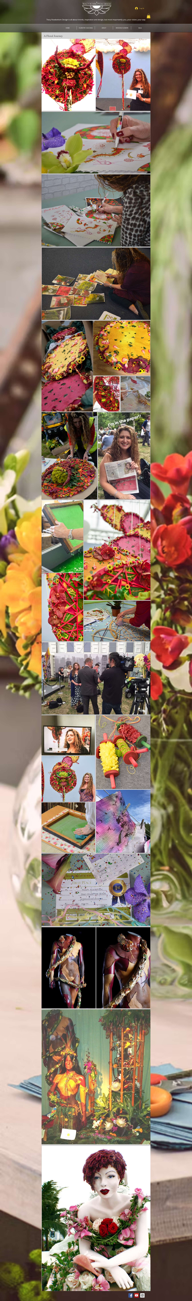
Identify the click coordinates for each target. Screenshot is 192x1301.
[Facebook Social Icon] (130, 1295)
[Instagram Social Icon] (142, 1295)
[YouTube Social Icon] (136, 1295)
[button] (148, 16)
